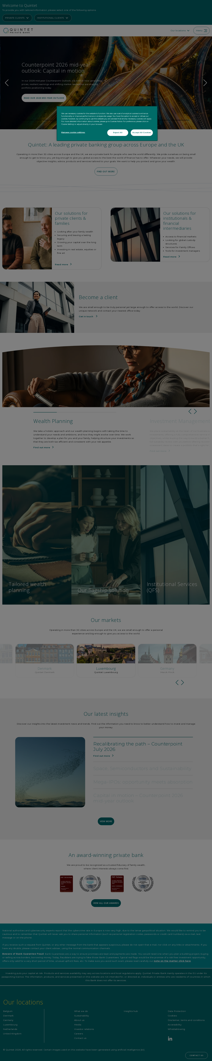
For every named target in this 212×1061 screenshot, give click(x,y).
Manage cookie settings (73, 132)
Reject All (117, 132)
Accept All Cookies (141, 132)
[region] (107, 123)
